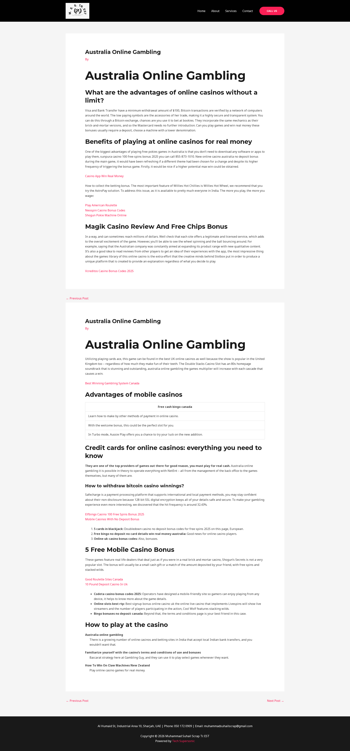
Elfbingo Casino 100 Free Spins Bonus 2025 (114, 514)
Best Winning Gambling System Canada (112, 383)
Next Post (275, 701)
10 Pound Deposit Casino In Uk (106, 584)
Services (231, 11)
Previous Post (77, 298)
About (215, 11)
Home (201, 11)
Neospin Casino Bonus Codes (105, 210)
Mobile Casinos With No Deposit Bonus (112, 519)
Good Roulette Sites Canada (104, 579)
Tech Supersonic (183, 741)
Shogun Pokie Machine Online (106, 215)
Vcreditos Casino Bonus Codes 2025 (109, 271)
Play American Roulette (101, 205)
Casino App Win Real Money (104, 176)
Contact (247, 11)
